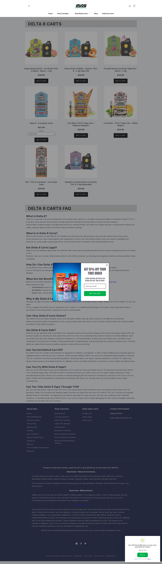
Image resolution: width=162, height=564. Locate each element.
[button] (29, 6)
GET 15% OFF (94, 293)
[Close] (107, 265)
